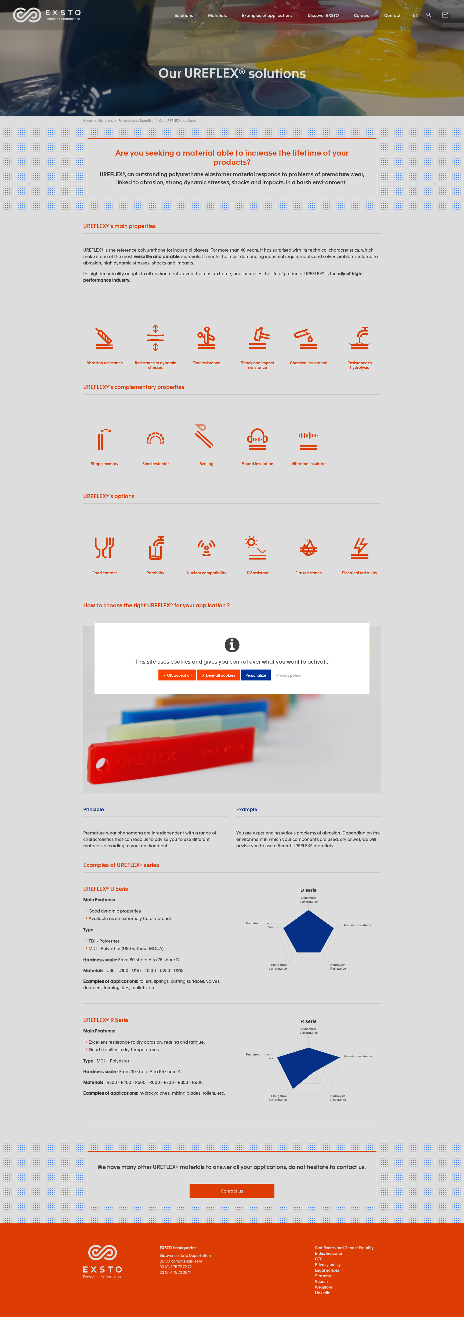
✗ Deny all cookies (218, 675)
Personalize (255, 675)
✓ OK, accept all (177, 675)
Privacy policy (288, 675)
